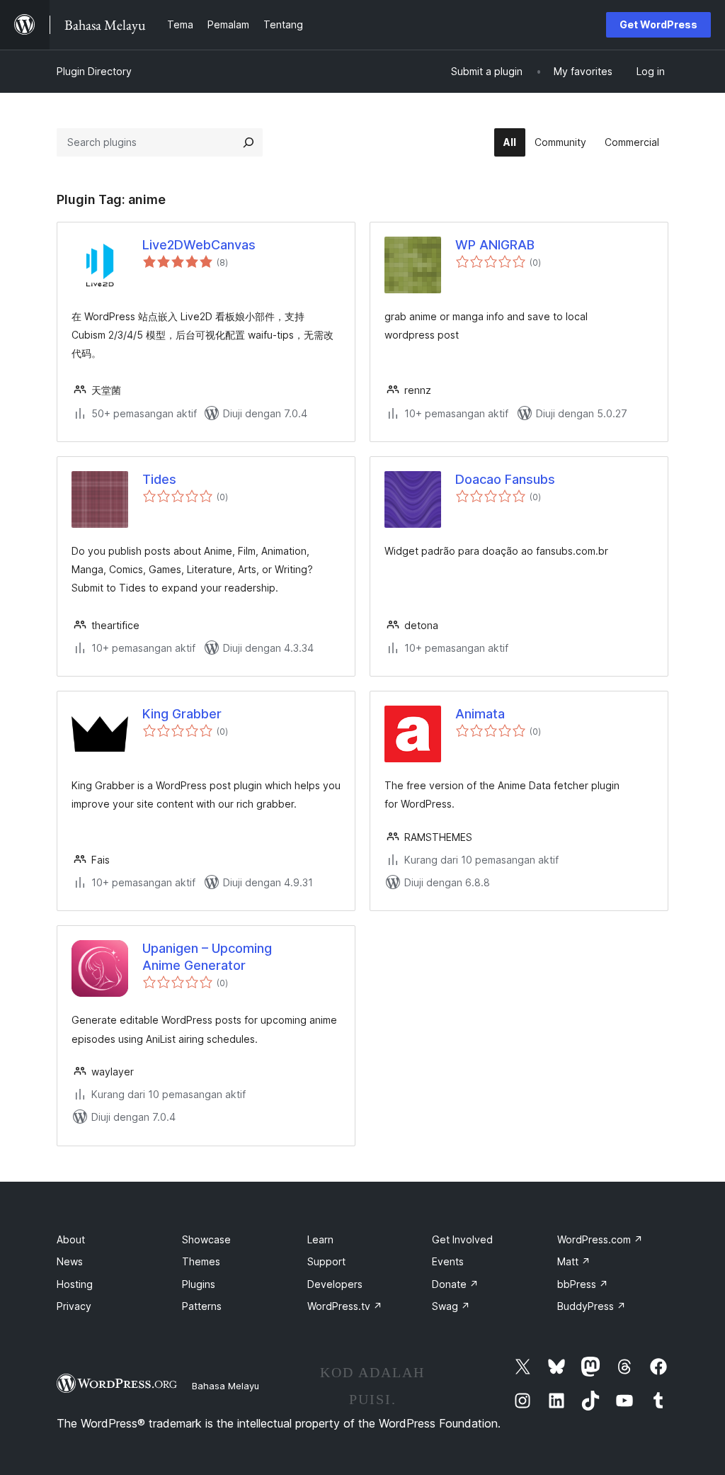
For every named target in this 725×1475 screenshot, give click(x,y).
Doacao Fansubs (505, 479)
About (71, 1239)
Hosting (75, 1284)
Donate (455, 1284)
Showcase (206, 1239)
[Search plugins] (248, 142)
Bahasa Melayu (225, 1385)
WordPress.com (600, 1239)
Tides (159, 479)
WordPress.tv (344, 1306)
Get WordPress (658, 24)
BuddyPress (591, 1306)
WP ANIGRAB (495, 244)
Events (448, 1261)
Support (326, 1261)
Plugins (198, 1284)
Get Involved (462, 1239)
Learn (320, 1239)
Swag (451, 1306)
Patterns (202, 1306)
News (70, 1261)
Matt (573, 1261)
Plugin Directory (94, 71)
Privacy (74, 1306)
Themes (201, 1261)
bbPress (582, 1284)
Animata (480, 713)
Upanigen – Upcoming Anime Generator (207, 956)
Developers (334, 1284)
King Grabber (182, 713)
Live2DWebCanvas (199, 244)
